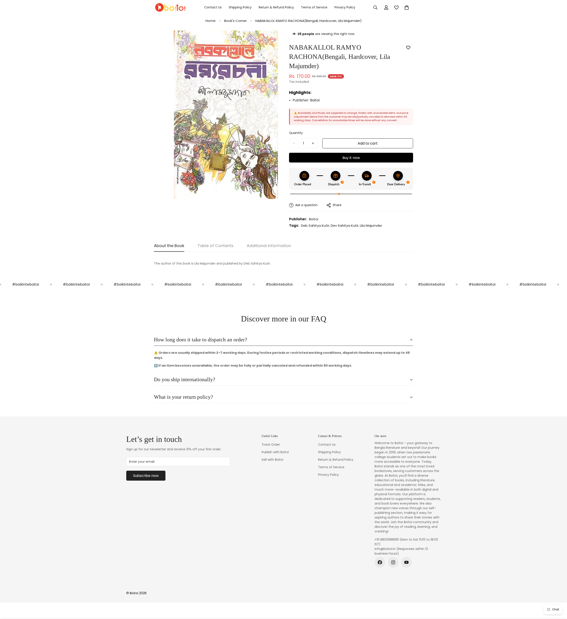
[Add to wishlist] (408, 48)
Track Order (271, 444)
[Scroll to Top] (558, 595)
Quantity (296, 133)
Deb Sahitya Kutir (315, 225)
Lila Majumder (371, 225)
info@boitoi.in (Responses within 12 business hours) (401, 551)
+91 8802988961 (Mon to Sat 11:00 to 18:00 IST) (406, 541)
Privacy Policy (344, 7)
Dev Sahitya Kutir (344, 225)
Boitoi (315, 100)
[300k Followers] (380, 562)
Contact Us (213, 7)
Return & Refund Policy (276, 7)
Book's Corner (235, 20)
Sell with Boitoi (272, 459)
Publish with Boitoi (275, 452)
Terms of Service (314, 7)
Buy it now (351, 157)
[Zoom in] (274, 40)
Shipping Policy (240, 7)
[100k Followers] (393, 562)
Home (211, 20)
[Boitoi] (170, 7)
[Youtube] (406, 562)
